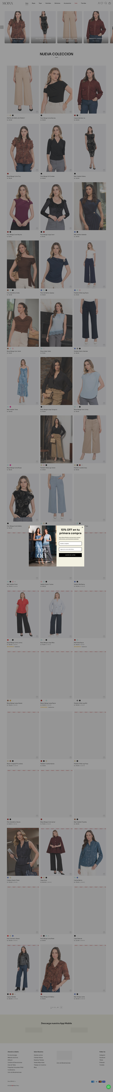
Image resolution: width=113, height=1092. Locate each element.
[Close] (82, 527)
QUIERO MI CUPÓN (70, 555)
